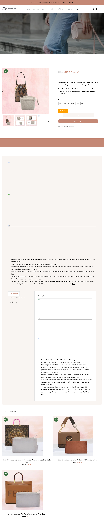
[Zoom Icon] (25, 91)
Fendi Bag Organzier (69, 126)
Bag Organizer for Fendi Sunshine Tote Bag (26, 514)
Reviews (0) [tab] (14, 302)
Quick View (28, 436)
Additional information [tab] (17, 298)
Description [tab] (14, 293)
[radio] (60, 103)
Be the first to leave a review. (65, 77)
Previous (2, 121)
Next (49, 121)
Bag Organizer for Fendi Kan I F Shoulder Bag (77, 460)
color (60, 99)
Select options (18, 436)
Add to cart (78, 121)
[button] (77, 9)
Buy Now (63, 111)
